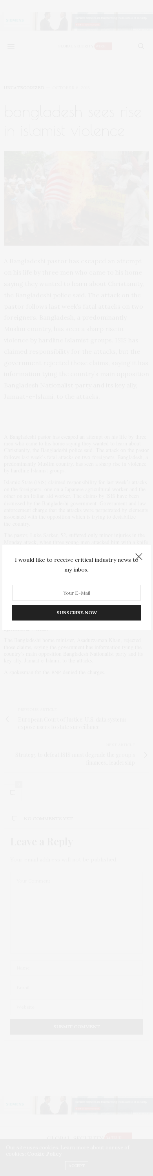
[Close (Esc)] (139, 557)
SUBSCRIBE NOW (76, 613)
